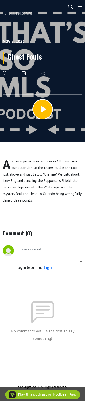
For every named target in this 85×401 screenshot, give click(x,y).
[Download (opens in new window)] (24, 73)
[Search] (70, 6)
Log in (48, 267)
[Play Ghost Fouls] (42, 109)
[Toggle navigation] (80, 6)
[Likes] (4, 73)
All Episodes (20, 13)
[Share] (43, 73)
